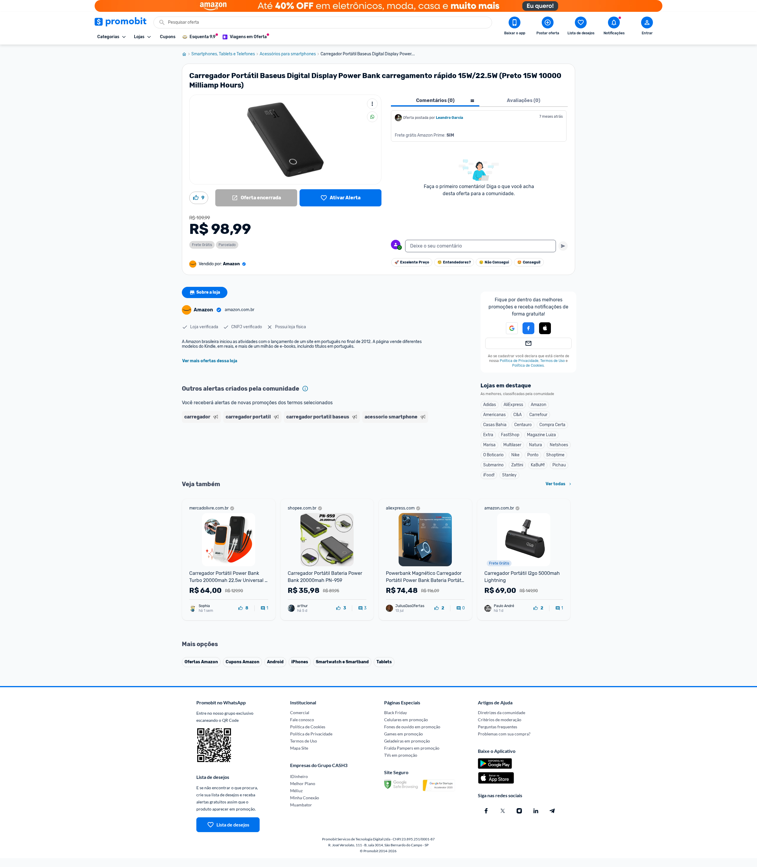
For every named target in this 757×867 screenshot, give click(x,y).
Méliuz (296, 790)
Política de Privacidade (519, 361)
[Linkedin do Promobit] (536, 811)
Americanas (494, 414)
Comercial (299, 712)
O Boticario (493, 454)
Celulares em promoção (406, 719)
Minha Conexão (304, 797)
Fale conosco (302, 719)
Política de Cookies (528, 365)
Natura (535, 444)
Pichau (559, 465)
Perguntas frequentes (497, 726)
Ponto (532, 454)
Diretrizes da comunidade (501, 712)
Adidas (489, 404)
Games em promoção (403, 733)
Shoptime (555, 454)
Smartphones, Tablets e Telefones (223, 54)
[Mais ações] (372, 103)
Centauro (523, 424)
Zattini (517, 465)
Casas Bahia (495, 424)
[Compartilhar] (372, 116)
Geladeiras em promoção (407, 740)
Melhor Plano (302, 783)
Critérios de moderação (499, 719)
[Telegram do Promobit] (552, 811)
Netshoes (559, 444)
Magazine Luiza (541, 434)
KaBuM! (538, 465)
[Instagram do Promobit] (519, 811)
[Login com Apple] (545, 328)
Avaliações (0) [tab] (523, 100)
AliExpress (513, 404)
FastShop (510, 434)
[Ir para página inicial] (186, 54)
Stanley (509, 475)
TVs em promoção (400, 755)
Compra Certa (552, 424)
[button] (508, 328)
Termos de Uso (552, 361)
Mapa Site (299, 747)
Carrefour (538, 414)
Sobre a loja (208, 292)
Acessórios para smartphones (288, 54)
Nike (515, 454)
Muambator (301, 804)
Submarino (493, 465)
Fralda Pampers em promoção (411, 747)
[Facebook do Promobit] (486, 811)
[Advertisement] (295, 448)
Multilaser (512, 444)
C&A (517, 414)
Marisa (489, 444)
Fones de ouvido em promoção (412, 726)
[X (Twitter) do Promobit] (502, 811)
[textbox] (480, 246)
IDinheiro (299, 776)
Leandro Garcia (449, 118)
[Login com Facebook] (528, 328)
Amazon (538, 404)
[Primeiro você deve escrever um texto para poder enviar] (563, 246)
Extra (488, 434)
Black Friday (395, 712)
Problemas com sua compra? (504, 733)
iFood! (488, 475)
